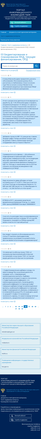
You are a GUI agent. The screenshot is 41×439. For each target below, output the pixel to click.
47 (29, 307)
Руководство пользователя (10, 40)
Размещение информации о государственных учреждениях (18, 363)
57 (16, 309)
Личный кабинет (20, 22)
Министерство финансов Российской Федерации (19, 351)
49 (35, 307)
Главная (3, 32)
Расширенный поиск (33, 70)
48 (32, 307)
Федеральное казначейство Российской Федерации (20, 341)
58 (19, 309)
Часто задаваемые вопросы (10, 36)
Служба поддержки (21, 26)
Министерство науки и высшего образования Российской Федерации (17, 328)
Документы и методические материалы (23, 32)
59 (22, 309)
